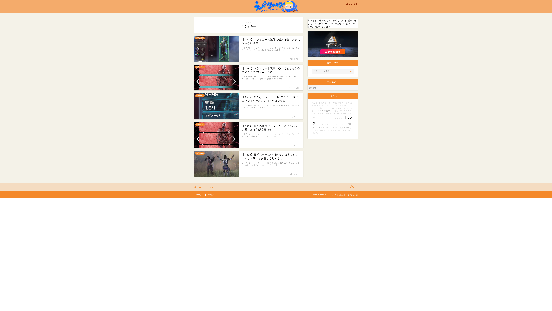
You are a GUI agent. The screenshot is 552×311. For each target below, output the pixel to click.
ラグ (323, 113)
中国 (316, 105)
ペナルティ (333, 108)
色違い (340, 108)
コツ (342, 130)
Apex (346, 128)
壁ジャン (348, 130)
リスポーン (333, 124)
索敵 (350, 113)
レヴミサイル (326, 128)
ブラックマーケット (321, 118)
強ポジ (346, 105)
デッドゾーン (342, 113)
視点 (341, 128)
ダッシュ (324, 124)
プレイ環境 (333, 103)
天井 (319, 113)
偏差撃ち (329, 113)
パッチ (333, 105)
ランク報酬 (318, 130)
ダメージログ (324, 105)
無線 (341, 118)
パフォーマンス (339, 111)
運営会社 (211, 195)
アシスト (341, 103)
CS (337, 105)
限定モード (316, 103)
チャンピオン (326, 111)
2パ (335, 113)
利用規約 (199, 195)
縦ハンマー (328, 130)
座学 (347, 103)
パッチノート (317, 133)
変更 (336, 118)
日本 (332, 118)
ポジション (342, 124)
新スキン (324, 103)
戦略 (341, 105)
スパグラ (335, 128)
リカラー (336, 130)
